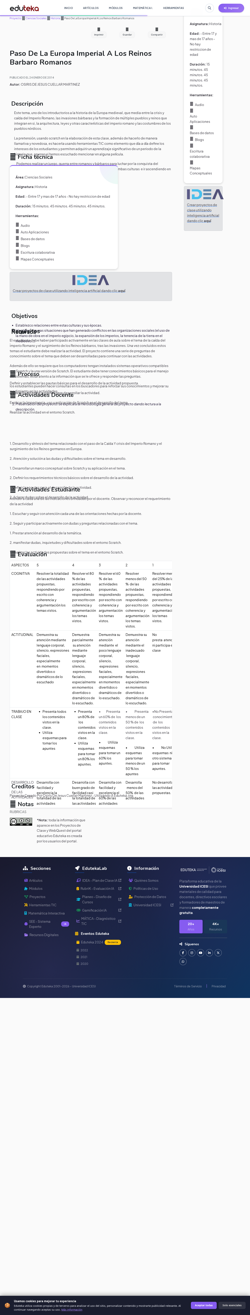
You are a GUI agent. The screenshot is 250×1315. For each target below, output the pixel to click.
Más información (71, 1309)
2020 (84, 963)
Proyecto (15, 18)
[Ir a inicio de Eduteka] (24, 8)
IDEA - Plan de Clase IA (99, 880)
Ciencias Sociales (35, 18)
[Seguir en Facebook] (183, 952)
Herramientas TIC (43, 905)
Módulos (35, 888)
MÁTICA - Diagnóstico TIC (98, 921)
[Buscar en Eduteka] (209, 8)
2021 (84, 957)
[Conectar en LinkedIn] (209, 952)
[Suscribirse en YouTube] (200, 952)
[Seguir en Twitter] (218, 952)
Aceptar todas (204, 1305)
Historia (55, 18)
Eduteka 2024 (99, 942)
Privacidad (219, 986)
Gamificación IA (94, 910)
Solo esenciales (232, 1305)
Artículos (35, 880)
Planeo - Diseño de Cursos (96, 899)
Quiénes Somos (146, 880)
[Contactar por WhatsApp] (183, 961)
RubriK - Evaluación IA (97, 888)
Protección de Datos (150, 897)
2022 (84, 950)
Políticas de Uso (145, 888)
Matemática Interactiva (46, 913)
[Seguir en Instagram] (191, 952)
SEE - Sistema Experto (47, 924)
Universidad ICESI (147, 905)
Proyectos (37, 897)
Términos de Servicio (188, 986)
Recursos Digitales (44, 935)
